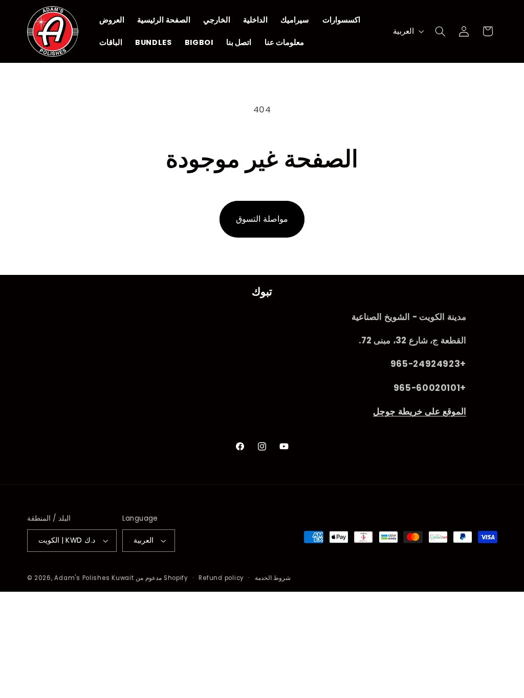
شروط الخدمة (273, 578)
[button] (440, 31)
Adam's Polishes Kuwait (94, 578)
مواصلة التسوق (262, 219)
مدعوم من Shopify (162, 578)
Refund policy (221, 578)
